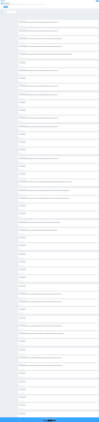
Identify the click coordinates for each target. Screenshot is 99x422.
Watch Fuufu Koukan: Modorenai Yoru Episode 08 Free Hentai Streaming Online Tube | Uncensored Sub (38, 22)
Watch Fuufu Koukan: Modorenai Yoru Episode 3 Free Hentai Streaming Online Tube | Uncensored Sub (38, 117)
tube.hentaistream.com (6, 5)
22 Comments (21, 353)
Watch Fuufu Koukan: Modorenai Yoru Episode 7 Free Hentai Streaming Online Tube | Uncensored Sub (38, 30)
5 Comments (20, 25)
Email (54, 420)
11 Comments (21, 257)
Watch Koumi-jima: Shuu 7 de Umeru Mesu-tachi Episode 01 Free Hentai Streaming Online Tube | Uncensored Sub (40, 38)
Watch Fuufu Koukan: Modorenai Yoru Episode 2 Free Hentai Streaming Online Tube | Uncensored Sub (38, 126)
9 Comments (20, 289)
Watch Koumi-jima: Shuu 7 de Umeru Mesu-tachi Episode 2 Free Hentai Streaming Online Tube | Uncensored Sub (40, 46)
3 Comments (20, 217)
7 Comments (20, 201)
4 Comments (20, 81)
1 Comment (20, 89)
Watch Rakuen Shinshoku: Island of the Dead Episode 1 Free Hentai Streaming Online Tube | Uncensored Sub (39, 222)
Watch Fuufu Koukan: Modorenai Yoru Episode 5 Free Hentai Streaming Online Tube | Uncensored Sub (38, 86)
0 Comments (20, 233)
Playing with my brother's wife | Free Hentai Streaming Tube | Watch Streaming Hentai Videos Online (38, 230)
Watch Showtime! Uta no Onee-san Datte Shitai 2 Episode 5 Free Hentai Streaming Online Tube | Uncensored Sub (40, 357)
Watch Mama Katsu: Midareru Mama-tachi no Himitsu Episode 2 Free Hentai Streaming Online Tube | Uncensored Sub (41, 333)
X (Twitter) (50, 420)
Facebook (45, 420)
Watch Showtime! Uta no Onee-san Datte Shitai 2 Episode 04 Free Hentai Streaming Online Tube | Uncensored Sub (40, 365)
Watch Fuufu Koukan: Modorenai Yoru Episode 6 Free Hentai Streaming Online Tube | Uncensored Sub (38, 70)
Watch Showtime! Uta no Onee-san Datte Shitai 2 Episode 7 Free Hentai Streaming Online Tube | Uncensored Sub (40, 301)
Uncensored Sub (22, 62)
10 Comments (21, 42)
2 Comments (20, 57)
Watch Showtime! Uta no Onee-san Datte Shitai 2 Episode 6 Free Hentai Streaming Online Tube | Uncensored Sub (40, 325)
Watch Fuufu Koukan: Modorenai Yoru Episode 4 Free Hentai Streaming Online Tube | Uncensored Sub (38, 94)
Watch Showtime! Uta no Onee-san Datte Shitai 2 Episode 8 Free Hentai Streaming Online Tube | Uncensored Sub (40, 293)
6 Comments (20, 34)
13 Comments (21, 209)
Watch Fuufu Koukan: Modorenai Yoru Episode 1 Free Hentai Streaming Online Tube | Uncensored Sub (38, 158)
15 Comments (21, 153)
